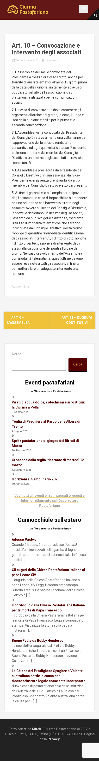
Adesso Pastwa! (24, 539)
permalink (22, 287)
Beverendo (52, 60)
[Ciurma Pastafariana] (27, 10)
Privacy (54, 739)
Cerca (16, 354)
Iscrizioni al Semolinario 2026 (35, 479)
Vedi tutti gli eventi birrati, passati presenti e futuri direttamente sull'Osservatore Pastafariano (49, 501)
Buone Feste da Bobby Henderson (38, 640)
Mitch (36, 729)
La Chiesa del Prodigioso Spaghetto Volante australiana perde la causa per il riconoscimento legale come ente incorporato (49, 676)
